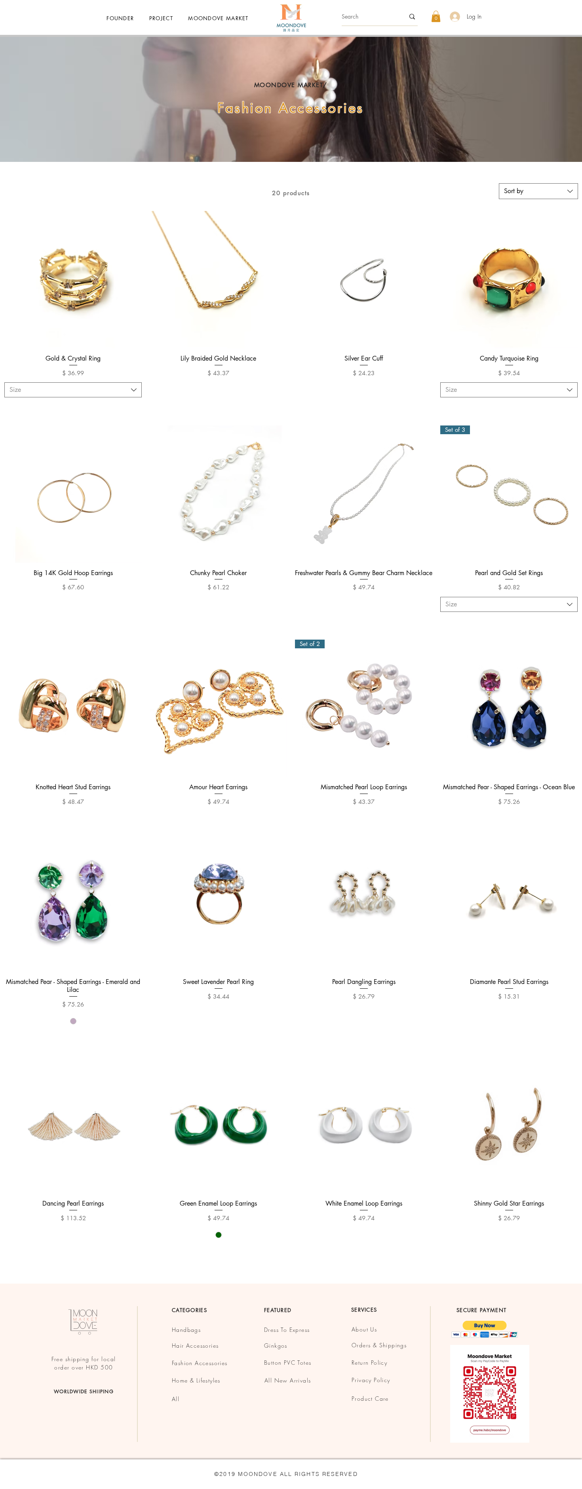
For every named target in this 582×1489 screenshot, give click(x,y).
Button (274, 1362)
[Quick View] (73, 279)
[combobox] (538, 191)
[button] (218, 18)
